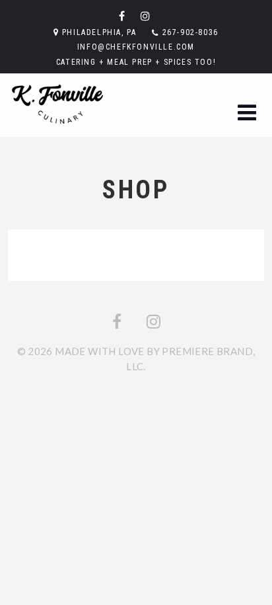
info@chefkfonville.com (136, 47)
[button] (247, 113)
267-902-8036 (190, 32)
